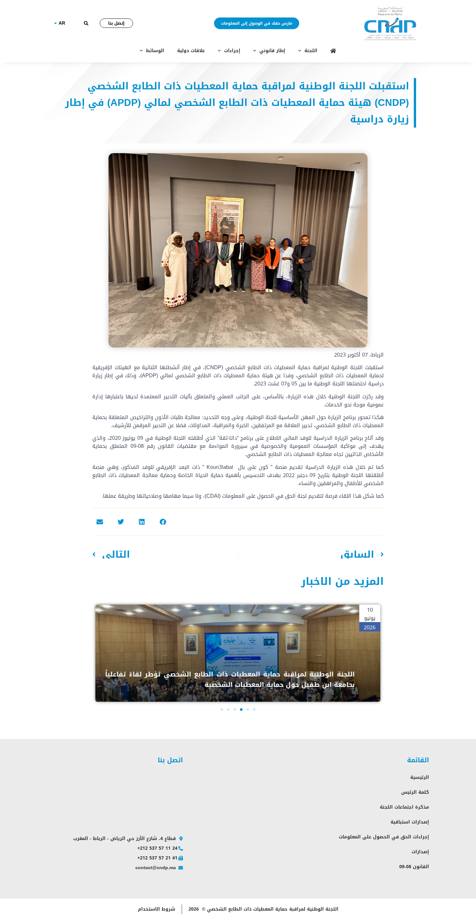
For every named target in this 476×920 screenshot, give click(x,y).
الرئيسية (419, 777)
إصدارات (420, 851)
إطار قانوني (272, 50)
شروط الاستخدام (156, 909)
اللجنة (310, 50)
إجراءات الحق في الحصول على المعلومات (384, 837)
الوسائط (155, 50)
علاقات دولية (191, 50)
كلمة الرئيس (415, 792)
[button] (86, 23)
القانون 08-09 (414, 866)
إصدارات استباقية (410, 822)
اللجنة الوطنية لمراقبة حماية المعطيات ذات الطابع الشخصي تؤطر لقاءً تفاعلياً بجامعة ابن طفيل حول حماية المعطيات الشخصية (230, 679)
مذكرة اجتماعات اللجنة (404, 807)
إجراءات (232, 50)
